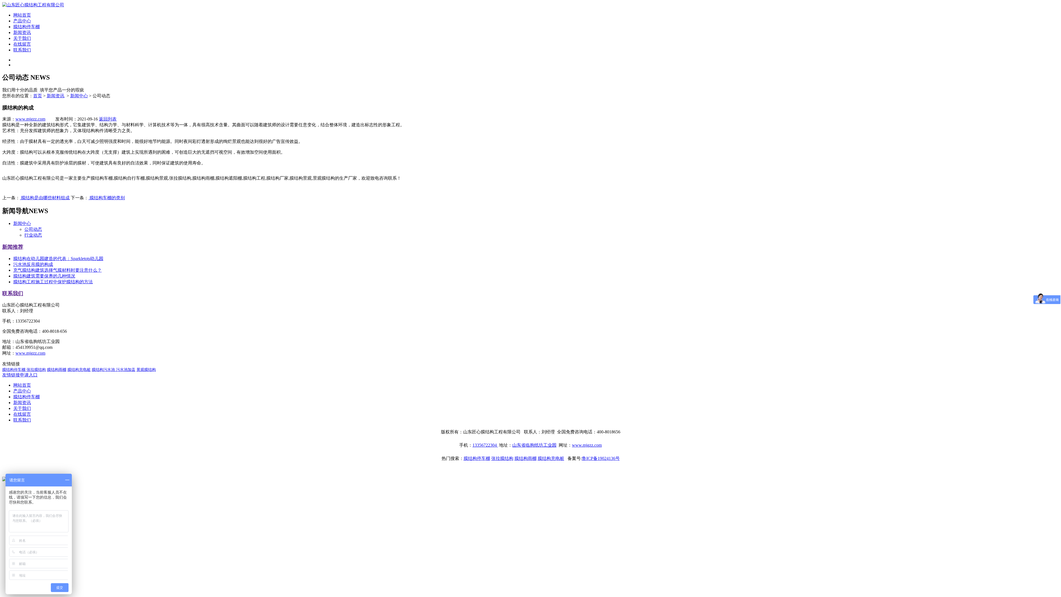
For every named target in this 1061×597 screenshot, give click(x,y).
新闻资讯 (22, 32)
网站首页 (22, 15)
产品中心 (22, 21)
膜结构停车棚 (26, 26)
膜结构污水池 (104, 370)
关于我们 (22, 38)
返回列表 (108, 119)
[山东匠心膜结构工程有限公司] (33, 4)
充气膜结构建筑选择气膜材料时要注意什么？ (57, 270)
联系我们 (22, 50)
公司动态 (33, 229)
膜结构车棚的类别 (106, 197)
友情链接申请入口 (20, 375)
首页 (37, 95)
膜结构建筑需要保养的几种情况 (44, 276)
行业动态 (33, 235)
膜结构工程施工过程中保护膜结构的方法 (53, 281)
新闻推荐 (12, 247)
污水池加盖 (125, 370)
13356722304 (485, 445)
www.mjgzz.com (30, 119)
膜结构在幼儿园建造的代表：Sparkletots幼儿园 (58, 258)
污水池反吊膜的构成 (33, 264)
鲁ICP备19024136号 (601, 458)
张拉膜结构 (36, 370)
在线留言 (22, 44)
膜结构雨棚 (56, 370)
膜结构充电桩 (79, 370)
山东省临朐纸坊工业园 (534, 445)
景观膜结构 (146, 370)
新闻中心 (79, 95)
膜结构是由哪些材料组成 (45, 197)
